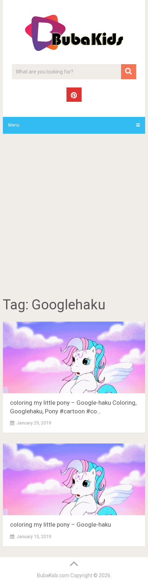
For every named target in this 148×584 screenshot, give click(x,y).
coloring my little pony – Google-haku (60, 524)
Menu (13, 125)
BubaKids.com (53, 575)
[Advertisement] (74, 216)
